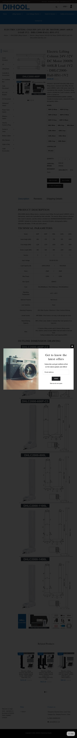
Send (56, 378)
